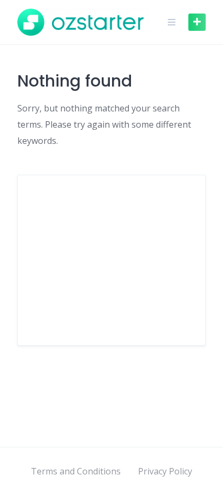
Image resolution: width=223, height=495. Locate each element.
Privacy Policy (165, 471)
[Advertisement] (111, 260)
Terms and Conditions (76, 471)
